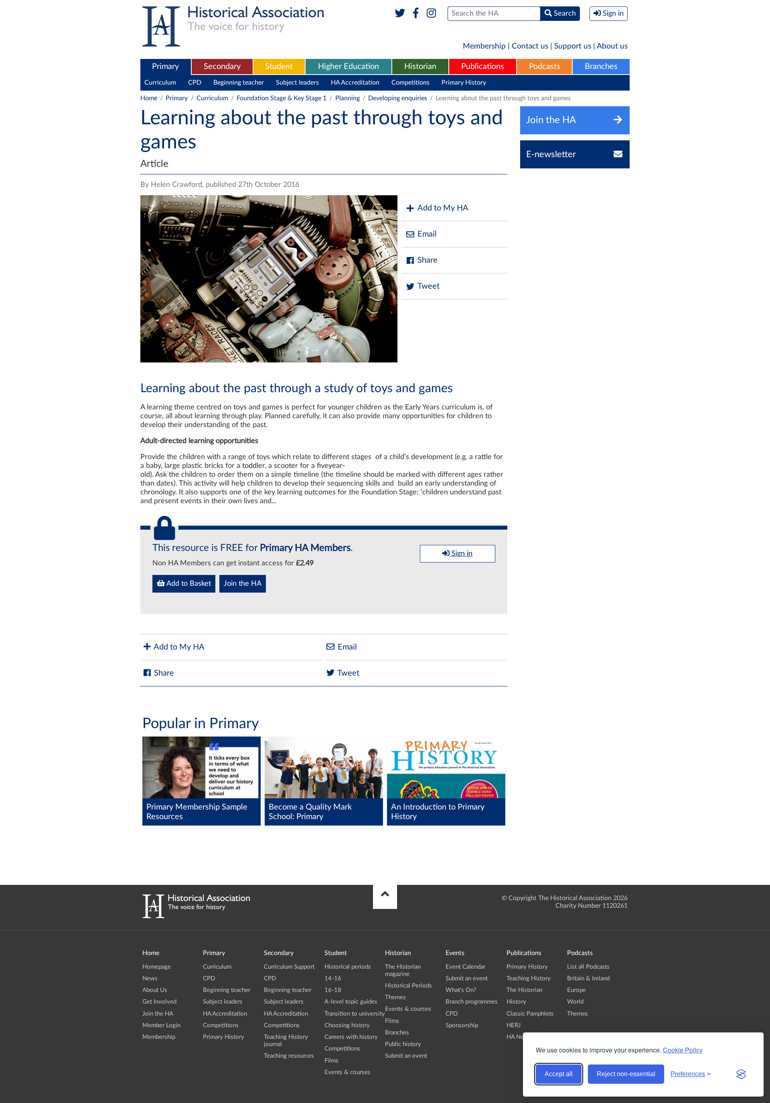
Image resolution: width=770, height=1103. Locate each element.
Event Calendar (465, 967)
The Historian (524, 990)
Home (148, 98)
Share (427, 260)
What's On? (461, 990)
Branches (601, 67)
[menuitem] (165, 67)
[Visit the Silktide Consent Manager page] (741, 1074)
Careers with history (351, 1037)
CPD (194, 82)
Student (279, 67)
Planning (347, 98)
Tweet (428, 286)
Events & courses (347, 1072)
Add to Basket (188, 583)
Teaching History (529, 978)
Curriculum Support (289, 967)
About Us (154, 990)
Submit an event (406, 1056)
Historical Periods (408, 986)
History (516, 1002)
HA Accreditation (355, 82)
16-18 (332, 990)
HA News (519, 1037)
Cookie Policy (683, 1049)
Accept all (559, 1074)
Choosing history (347, 1025)
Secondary (222, 67)
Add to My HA (442, 208)
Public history (403, 1044)
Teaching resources (289, 1056)
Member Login (161, 1025)
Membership (484, 46)
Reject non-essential (626, 1074)
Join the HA (242, 583)
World (575, 1002)
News (150, 978)
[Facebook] (415, 13)
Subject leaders (297, 82)
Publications (482, 67)
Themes (395, 997)
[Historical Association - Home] (196, 916)
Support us (572, 46)
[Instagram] (431, 13)
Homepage (156, 967)
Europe (576, 990)
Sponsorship (462, 1025)
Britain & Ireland (588, 978)
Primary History (464, 82)
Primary (165, 67)
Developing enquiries (397, 98)
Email (427, 234)
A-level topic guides (350, 1002)
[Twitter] (400, 13)
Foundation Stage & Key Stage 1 (281, 98)
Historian (420, 67)
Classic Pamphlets (530, 1014)
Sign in (461, 553)
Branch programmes (472, 1002)
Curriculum (160, 82)
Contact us (530, 46)
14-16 (332, 978)
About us (612, 46)
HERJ (514, 1025)
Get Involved (159, 1002)
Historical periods (347, 967)
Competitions (410, 82)
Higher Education (348, 67)
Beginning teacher (238, 82)
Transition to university (354, 1014)
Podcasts (544, 67)
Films (331, 1061)
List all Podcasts (588, 967)
